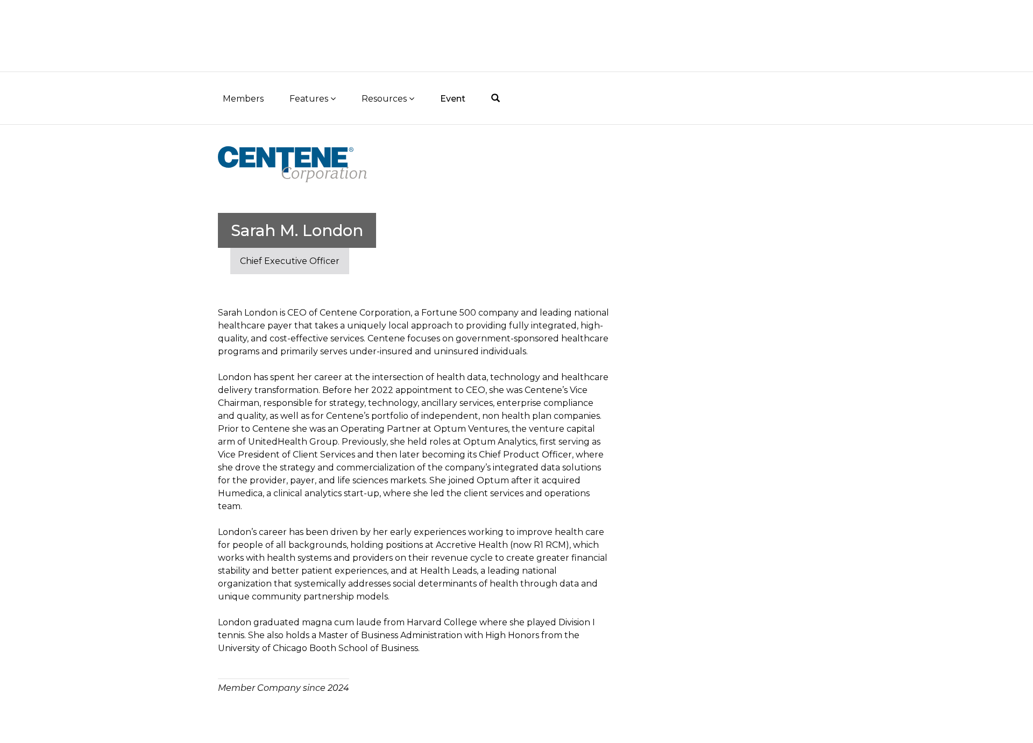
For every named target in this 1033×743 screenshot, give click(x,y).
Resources (385, 99)
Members (243, 99)
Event (452, 99)
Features (309, 99)
